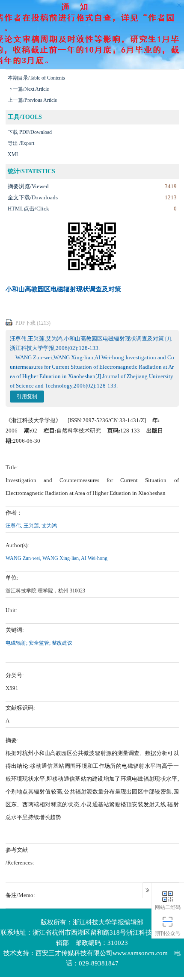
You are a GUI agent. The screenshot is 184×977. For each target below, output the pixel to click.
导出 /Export (21, 143)
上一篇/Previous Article (32, 100)
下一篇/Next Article (28, 89)
